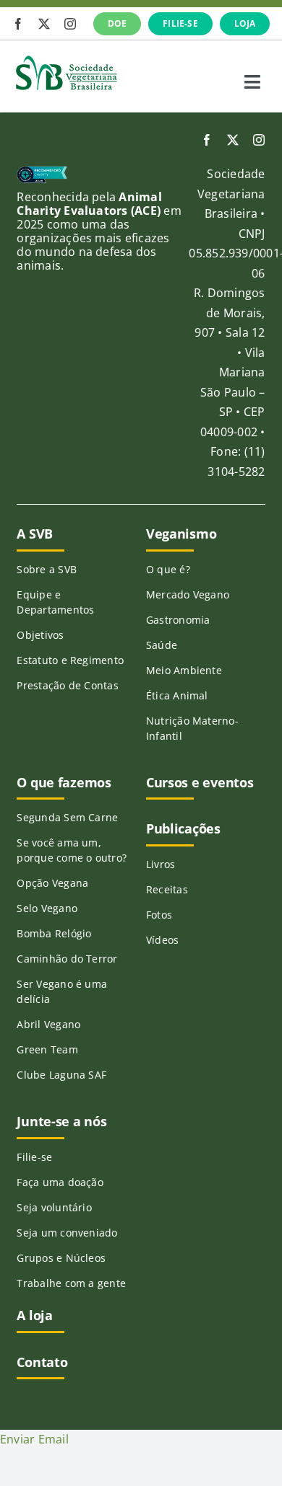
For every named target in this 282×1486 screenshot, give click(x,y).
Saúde (161, 645)
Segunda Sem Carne (67, 817)
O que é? (168, 569)
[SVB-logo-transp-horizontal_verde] (66, 59)
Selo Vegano (47, 908)
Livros (160, 864)
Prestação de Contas (68, 685)
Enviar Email (34, 1439)
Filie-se (34, 1157)
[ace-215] (42, 172)
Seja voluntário (54, 1207)
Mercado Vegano (187, 594)
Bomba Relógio (54, 933)
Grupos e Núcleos (61, 1258)
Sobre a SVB (47, 569)
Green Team (47, 1049)
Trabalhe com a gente (71, 1283)
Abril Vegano (48, 1024)
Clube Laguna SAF (61, 1075)
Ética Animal (177, 695)
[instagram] (70, 24)
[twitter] (44, 24)
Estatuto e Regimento (70, 660)
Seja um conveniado (67, 1232)
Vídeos (162, 940)
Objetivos (40, 635)
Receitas (167, 889)
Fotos (159, 914)
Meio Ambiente (184, 670)
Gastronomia (178, 620)
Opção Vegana (52, 883)
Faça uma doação (60, 1182)
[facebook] (18, 24)
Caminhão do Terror (67, 958)
